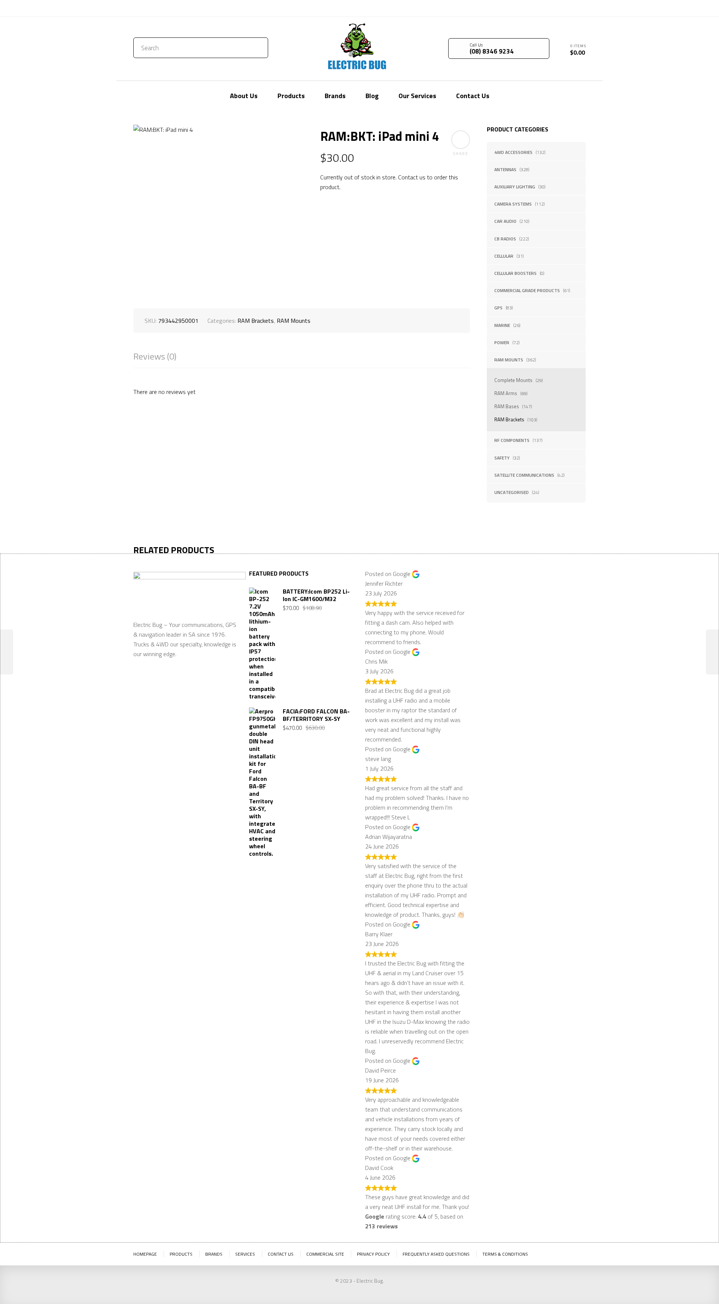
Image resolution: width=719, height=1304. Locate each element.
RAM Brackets (509, 419)
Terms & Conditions (505, 1254)
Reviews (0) (154, 356)
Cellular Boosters (515, 273)
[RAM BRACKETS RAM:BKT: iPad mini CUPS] (712, 652)
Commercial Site (325, 1254)
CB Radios (505, 238)
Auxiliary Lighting (514, 186)
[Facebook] (568, 7)
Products (181, 1254)
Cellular (503, 256)
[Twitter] (557, 7)
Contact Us (149, 8)
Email (488, 634)
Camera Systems (513, 203)
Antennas (505, 169)
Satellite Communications (524, 475)
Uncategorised (511, 492)
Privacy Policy (373, 1254)
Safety (502, 457)
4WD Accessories (513, 152)
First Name (495, 597)
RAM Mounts (508, 359)
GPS (498, 307)
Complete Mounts (513, 380)
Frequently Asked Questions (436, 1254)
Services (245, 1254)
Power (501, 342)
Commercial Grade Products (527, 290)
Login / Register (519, 8)
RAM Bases (506, 406)
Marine (502, 325)
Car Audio (505, 221)
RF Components (512, 440)
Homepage (145, 1254)
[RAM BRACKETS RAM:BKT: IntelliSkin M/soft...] (6, 652)
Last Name (546, 597)
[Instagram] (580, 7)
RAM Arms (505, 393)
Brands (213, 1254)
